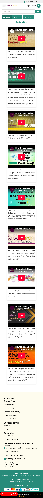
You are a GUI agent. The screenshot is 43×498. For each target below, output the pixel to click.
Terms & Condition (10, 415)
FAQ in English (28, 17)
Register (33, 6)
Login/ (28, 6)
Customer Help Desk (9, 494)
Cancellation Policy (11, 419)
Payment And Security (12, 412)
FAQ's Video (7, 17)
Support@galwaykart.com (15, 459)
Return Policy (9, 404)
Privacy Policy (9, 408)
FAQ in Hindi (17, 17)
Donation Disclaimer (11, 439)
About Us (7, 425)
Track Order (8, 436)
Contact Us (8, 429)
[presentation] (18, 11)
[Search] (38, 11)
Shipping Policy (9, 401)
